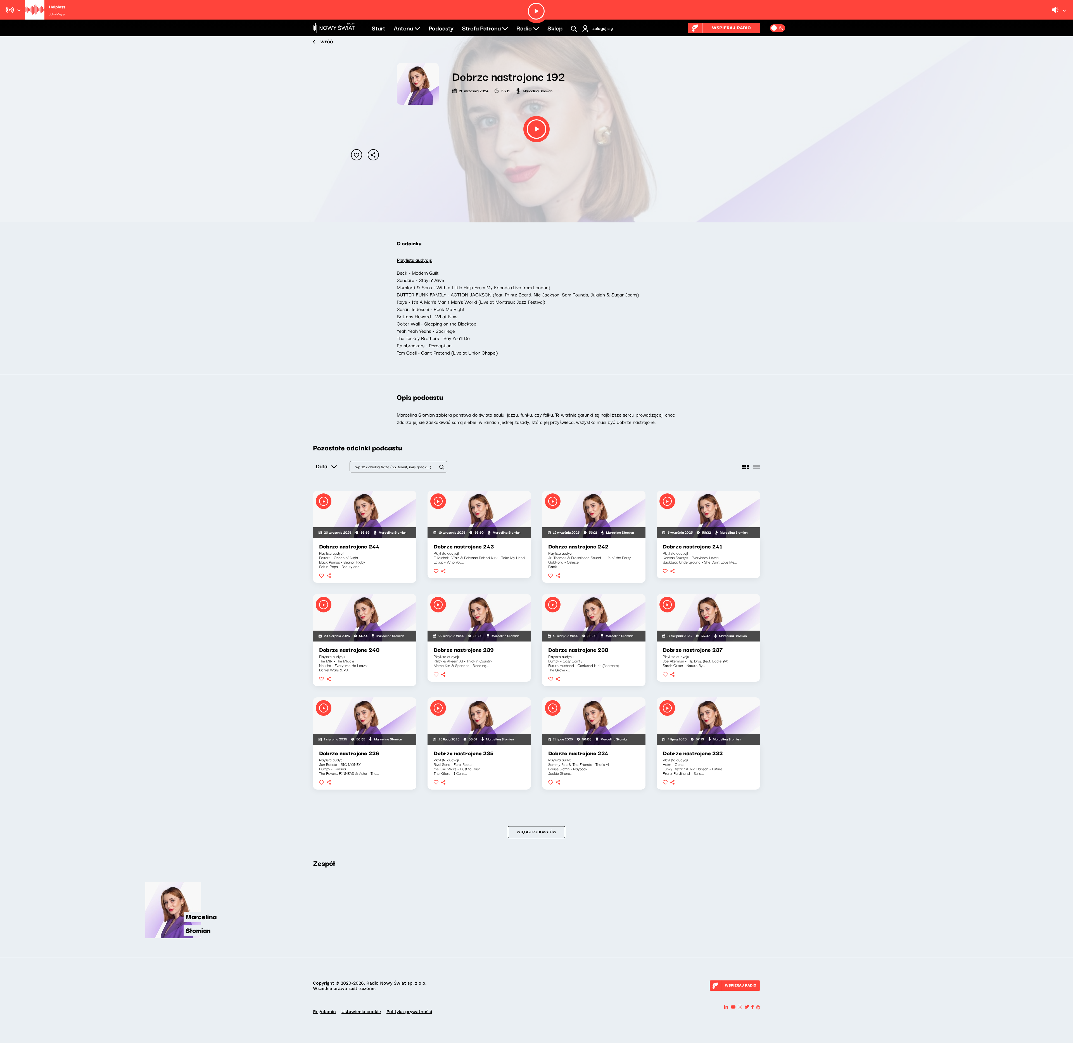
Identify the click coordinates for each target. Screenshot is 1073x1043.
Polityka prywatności (409, 1011)
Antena (403, 27)
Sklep (554, 27)
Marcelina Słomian (537, 90)
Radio (524, 27)
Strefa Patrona (481, 27)
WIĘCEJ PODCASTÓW (536, 831)
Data (321, 466)
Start (378, 27)
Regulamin (324, 1011)
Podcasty (441, 27)
